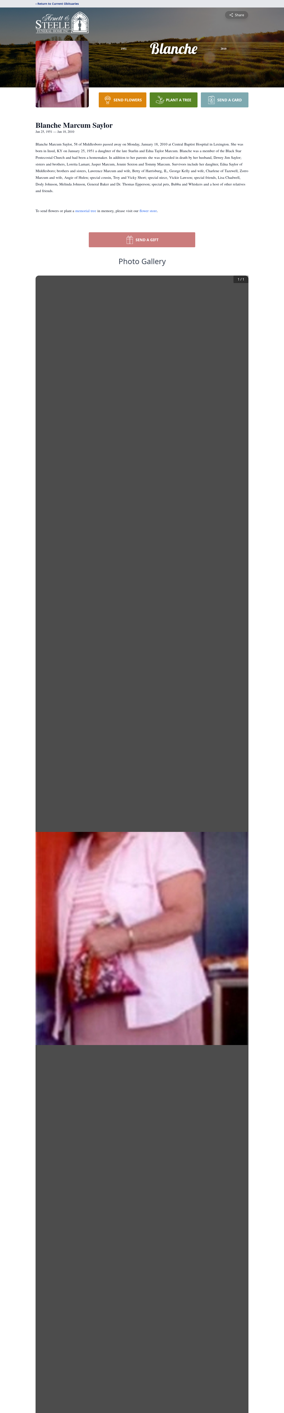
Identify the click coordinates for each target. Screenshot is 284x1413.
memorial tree (85, 210)
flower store (148, 210)
